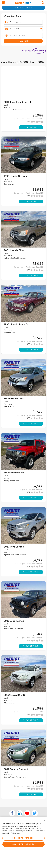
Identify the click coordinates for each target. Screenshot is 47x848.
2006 (14, 473)
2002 (14, 250)
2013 (14, 621)
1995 (15, 176)
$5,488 (38, 634)
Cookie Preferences (23, 838)
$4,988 (37, 412)
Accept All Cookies (24, 844)
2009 (14, 399)
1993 (17, 324)
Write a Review (24, 8)
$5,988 (37, 708)
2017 (14, 547)
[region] (23, 832)
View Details (30, 127)
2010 (17, 102)
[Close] (44, 820)
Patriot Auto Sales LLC (34, 119)
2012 (16, 769)
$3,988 (37, 115)
